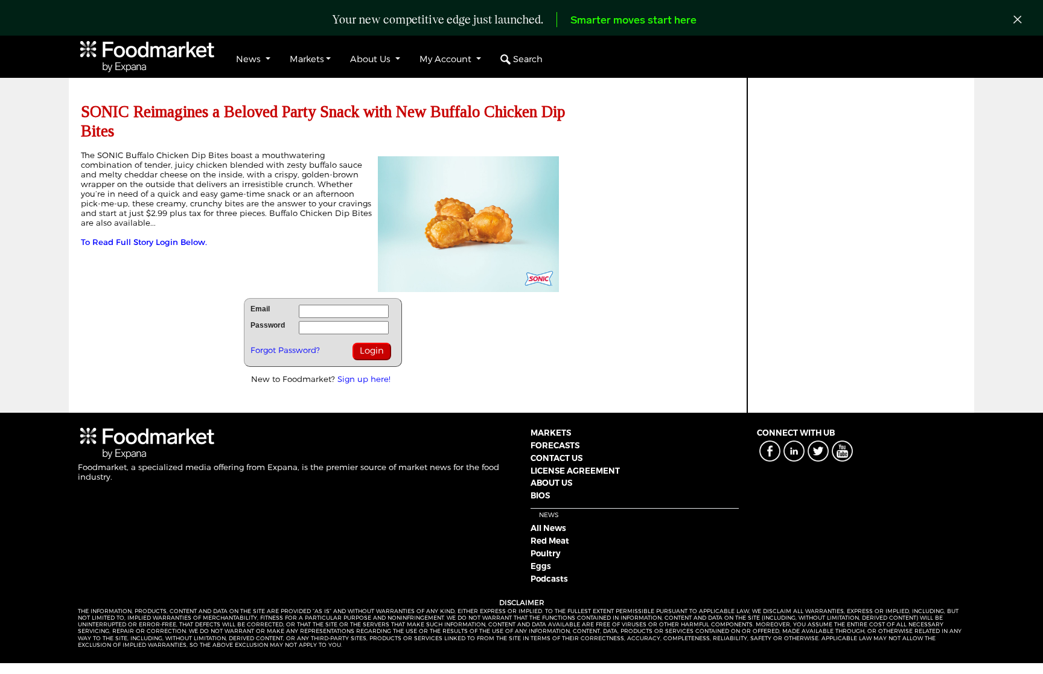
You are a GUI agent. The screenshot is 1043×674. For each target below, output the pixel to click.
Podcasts (549, 578)
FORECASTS (555, 445)
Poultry (546, 553)
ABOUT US (551, 483)
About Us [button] (371, 59)
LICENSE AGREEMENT (575, 470)
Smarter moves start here (633, 21)
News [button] (249, 59)
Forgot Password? (285, 350)
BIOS (540, 495)
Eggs (541, 566)
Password (267, 325)
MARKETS (551, 432)
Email (260, 309)
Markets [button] (307, 59)
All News (548, 528)
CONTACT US (556, 458)
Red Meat (550, 540)
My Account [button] (446, 59)
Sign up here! (364, 379)
